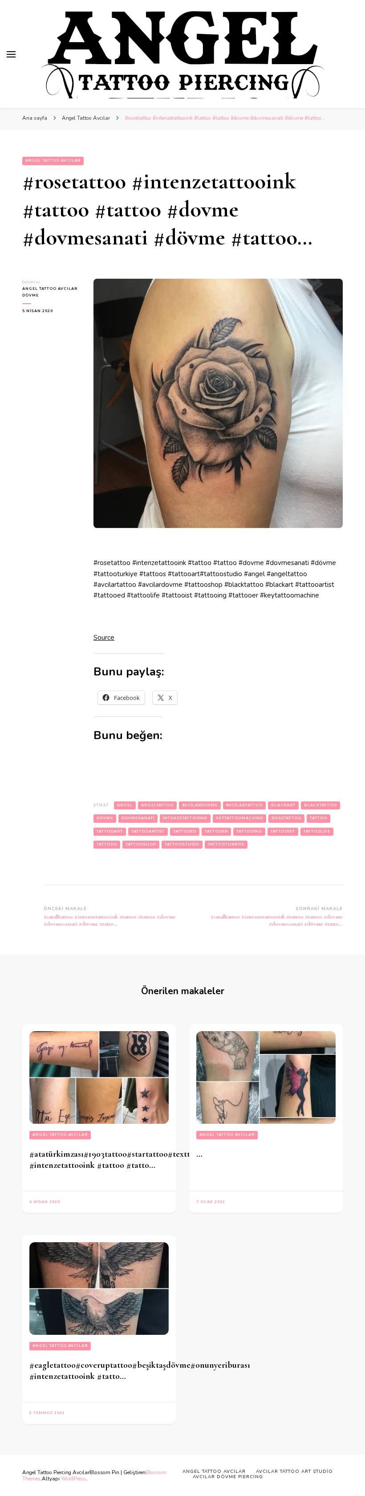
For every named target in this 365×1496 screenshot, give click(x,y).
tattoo (318, 818)
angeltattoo (157, 805)
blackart (283, 805)
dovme (105, 818)
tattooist (283, 831)
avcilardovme (200, 805)
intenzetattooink (185, 818)
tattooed (184, 831)
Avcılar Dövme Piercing (228, 1477)
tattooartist (148, 831)
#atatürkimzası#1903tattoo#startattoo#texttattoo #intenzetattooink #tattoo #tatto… (119, 1160)
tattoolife (317, 831)
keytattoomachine (239, 818)
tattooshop (141, 844)
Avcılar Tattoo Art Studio (294, 1471)
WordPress (73, 1478)
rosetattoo (286, 818)
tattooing (249, 831)
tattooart (110, 831)
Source (103, 637)
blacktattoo (320, 805)
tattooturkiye (226, 844)
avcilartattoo (244, 805)
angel (125, 805)
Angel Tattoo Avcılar (53, 160)
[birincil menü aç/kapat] (11, 54)
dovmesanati (138, 818)
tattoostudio (182, 844)
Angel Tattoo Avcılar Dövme (49, 292)
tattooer (216, 831)
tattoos (107, 844)
